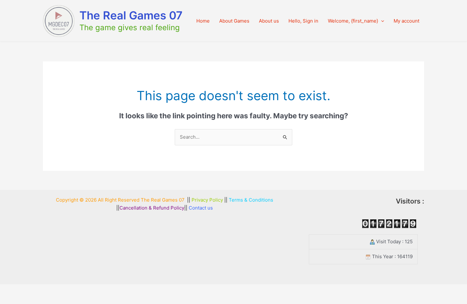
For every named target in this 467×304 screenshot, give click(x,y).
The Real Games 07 (131, 15)
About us (269, 21)
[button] (381, 21)
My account (406, 21)
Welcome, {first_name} (353, 21)
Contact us (201, 208)
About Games (234, 21)
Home (203, 21)
